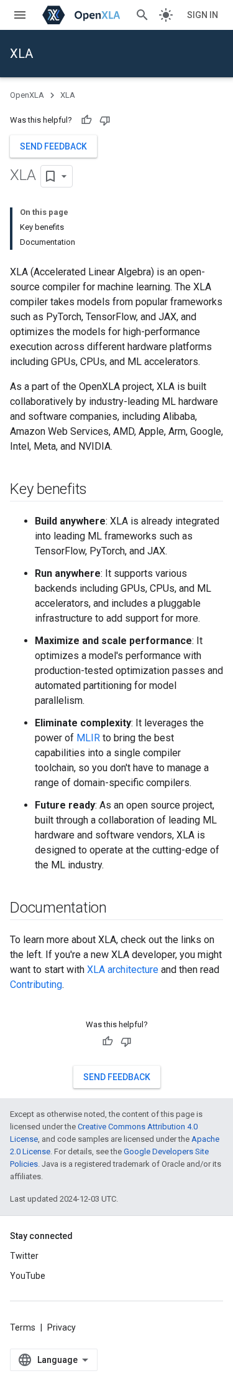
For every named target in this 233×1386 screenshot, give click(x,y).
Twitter (24, 1256)
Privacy (61, 1327)
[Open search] (142, 14)
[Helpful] (86, 120)
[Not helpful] (105, 120)
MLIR (88, 738)
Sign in (202, 15)
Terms (22, 1327)
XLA (21, 53)
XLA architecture (122, 969)
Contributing (36, 984)
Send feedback (53, 146)
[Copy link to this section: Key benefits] (99, 490)
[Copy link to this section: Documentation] (119, 908)
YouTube (27, 1276)
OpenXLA (27, 95)
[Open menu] (19, 15)
